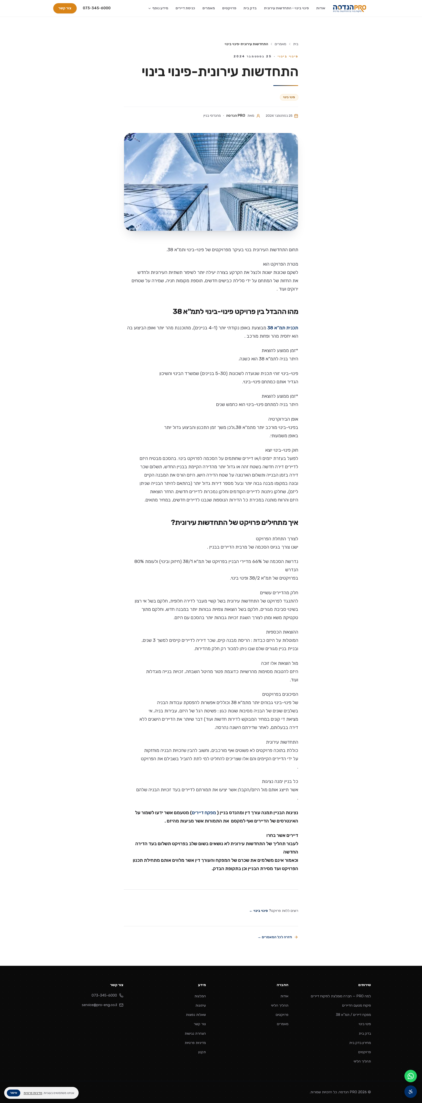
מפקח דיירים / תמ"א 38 (353, 1014)
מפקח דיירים (204, 812)
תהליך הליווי (362, 1061)
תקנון (202, 1052)
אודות (320, 8)
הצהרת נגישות (195, 1033)
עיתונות (200, 1005)
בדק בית (250, 8)
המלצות (200, 996)
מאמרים (208, 8)
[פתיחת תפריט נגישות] (410, 1091)
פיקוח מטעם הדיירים (356, 1005)
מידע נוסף (160, 8)
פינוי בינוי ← (258, 910)
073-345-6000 (97, 8)
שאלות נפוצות (196, 1014)
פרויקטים (229, 8)
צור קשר (64, 8)
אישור (13, 1092)
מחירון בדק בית (360, 1043)
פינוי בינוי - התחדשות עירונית (286, 8)
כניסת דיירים (185, 8)
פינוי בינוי (289, 97)
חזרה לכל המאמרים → (274, 937)
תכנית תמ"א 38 (282, 328)
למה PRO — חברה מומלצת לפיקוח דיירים (341, 996)
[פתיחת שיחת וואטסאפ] (410, 1076)
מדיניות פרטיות (195, 1043)
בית (295, 44)
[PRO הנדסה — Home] (349, 8)
